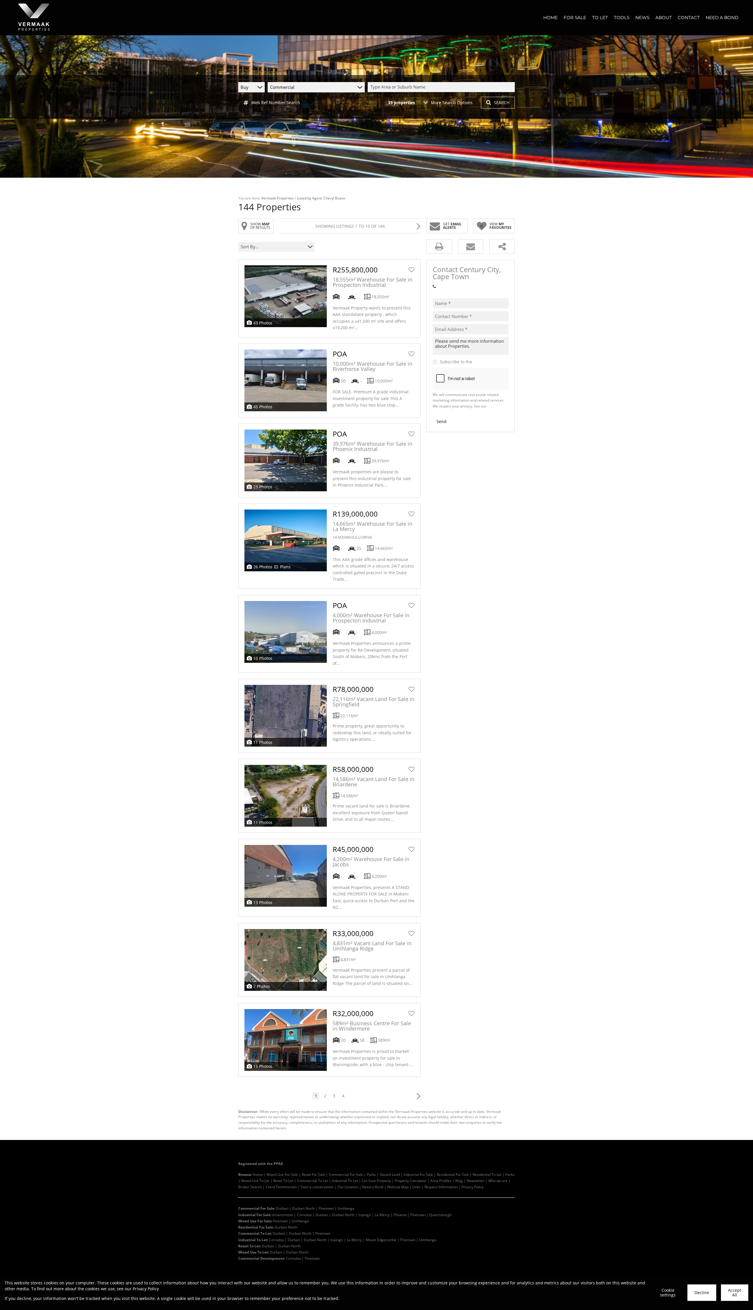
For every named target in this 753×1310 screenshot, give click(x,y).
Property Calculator (411, 1180)
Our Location (347, 1186)
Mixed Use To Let (255, 1180)
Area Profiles (441, 1180)
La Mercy (382, 1214)
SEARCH (501, 102)
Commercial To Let (312, 1180)
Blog (459, 1180)
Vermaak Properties (277, 198)
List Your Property (376, 1180)
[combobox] (442, 87)
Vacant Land (390, 1174)
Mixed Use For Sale (282, 1174)
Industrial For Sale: (254, 1214)
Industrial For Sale (418, 1174)
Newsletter (475, 1180)
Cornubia (304, 1214)
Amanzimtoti (282, 1214)
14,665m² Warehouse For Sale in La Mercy (372, 526)
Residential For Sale (453, 1174)
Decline (701, 1292)
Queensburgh (440, 1214)
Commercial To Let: (255, 1233)
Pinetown (326, 1208)
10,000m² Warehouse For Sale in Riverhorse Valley (372, 366)
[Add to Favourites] (411, 270)
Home (258, 1174)
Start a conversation (317, 1186)
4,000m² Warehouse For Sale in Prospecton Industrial (371, 617)
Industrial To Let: (253, 1239)
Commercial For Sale (346, 1174)
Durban (282, 1208)
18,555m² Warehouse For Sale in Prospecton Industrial (372, 282)
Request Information (441, 1186)
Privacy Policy (473, 1186)
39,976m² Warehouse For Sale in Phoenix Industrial (372, 446)
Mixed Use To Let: (253, 1252)
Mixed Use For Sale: (255, 1221)
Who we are (498, 1180)
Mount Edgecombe (381, 1239)
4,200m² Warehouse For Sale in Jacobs (371, 861)
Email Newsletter (490, 362)
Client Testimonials (281, 1186)
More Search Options (452, 102)
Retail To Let (283, 1180)
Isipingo (364, 1214)
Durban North (303, 1208)
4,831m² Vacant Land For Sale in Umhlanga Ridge (372, 946)
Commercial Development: (261, 1258)
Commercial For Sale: (256, 1208)
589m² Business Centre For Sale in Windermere (372, 1026)
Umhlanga (345, 1208)
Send (442, 421)
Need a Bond (372, 1186)
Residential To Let (487, 1174)
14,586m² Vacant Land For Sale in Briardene (373, 781)
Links (416, 1186)
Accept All (734, 1292)
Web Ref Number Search (275, 102)
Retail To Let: (249, 1246)
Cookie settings (668, 1292)
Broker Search (250, 1186)
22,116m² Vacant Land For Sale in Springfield (373, 701)
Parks (371, 1174)
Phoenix (400, 1214)
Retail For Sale (313, 1174)
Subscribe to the (473, 362)
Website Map (398, 1186)
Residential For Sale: (256, 1227)
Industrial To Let (345, 1180)
